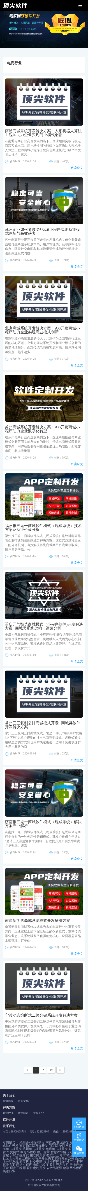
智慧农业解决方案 (63, 1152)
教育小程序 (28, 1152)
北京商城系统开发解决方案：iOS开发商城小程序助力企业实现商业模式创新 (42, 330)
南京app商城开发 (57, 1142)
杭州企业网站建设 (32, 1142)
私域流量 (69, 1155)
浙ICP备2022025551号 (38, 1180)
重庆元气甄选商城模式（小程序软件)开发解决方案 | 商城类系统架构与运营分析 (44, 626)
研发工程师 (18, 1168)
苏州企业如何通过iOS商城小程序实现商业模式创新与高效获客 (42, 231)
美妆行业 (9, 1171)
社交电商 (36, 1161)
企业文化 (23, 1101)
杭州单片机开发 (34, 1149)
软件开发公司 (59, 1165)
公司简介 (8, 1101)
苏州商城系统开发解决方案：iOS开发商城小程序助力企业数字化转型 (42, 429)
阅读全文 (76, 168)
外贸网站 (13, 1152)
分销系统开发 (19, 1155)
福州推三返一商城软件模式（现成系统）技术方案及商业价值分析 (43, 528)
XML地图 (57, 1180)
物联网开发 (38, 1155)
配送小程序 (24, 1165)
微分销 (79, 1158)
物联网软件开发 (70, 1145)
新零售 (24, 1161)
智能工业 (38, 1113)
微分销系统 (11, 1161)
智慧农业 (8, 1113)
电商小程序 (41, 1165)
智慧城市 (23, 1113)
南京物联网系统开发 (33, 1145)
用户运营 (43, 1152)
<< (27, 1070)
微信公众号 (54, 1155)
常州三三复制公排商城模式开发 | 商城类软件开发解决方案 (42, 725)
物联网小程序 (72, 1168)
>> (60, 1070)
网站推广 (66, 1161)
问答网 (53, 1145)
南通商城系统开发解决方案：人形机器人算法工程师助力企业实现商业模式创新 (43, 133)
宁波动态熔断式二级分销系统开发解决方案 (41, 1015)
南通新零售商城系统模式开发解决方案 (37, 921)
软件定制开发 (36, 1168)
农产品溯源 (54, 1168)
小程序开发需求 (43, 1158)
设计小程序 (51, 1161)
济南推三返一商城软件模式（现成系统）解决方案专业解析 (43, 824)
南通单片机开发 (57, 1149)
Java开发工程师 (20, 1158)
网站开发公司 (64, 1158)
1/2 (51, 1070)
